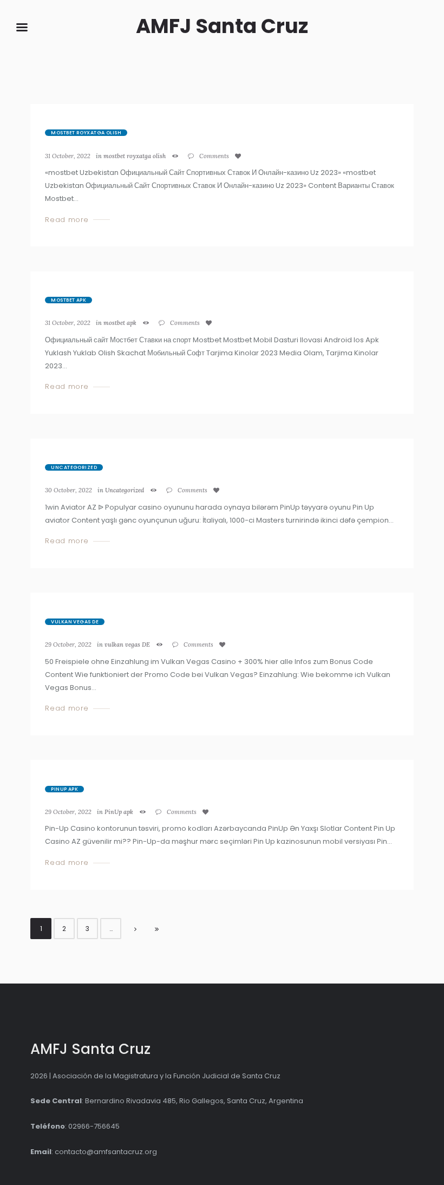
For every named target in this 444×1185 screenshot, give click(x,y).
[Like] (240, 156)
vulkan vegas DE (75, 621)
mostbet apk (68, 300)
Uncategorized (74, 467)
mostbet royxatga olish (86, 132)
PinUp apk (64, 789)
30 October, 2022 (68, 490)
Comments (213, 156)
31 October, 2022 (67, 156)
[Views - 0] (177, 156)
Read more (67, 220)
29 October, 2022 (68, 644)
